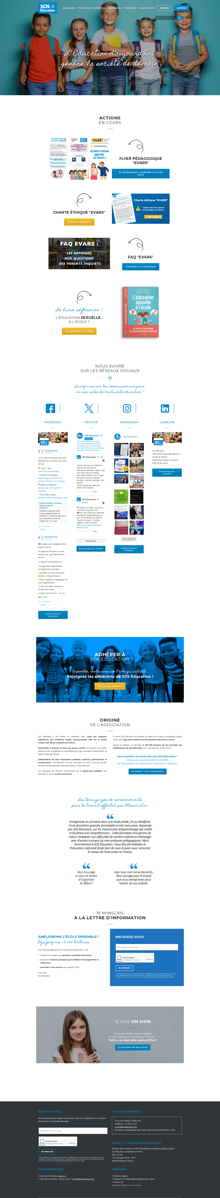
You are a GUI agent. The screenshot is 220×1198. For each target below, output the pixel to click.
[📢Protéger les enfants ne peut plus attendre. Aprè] (137, 465)
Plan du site (118, 1182)
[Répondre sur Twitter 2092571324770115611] (78, 531)
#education (97, 525)
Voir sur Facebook (44, 526)
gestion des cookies (146, 1179)
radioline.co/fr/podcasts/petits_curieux (53, 497)
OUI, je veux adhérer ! (110, 686)
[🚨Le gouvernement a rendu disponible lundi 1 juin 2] (121, 450)
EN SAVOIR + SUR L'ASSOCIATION (147, 771)
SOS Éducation (51, 450)
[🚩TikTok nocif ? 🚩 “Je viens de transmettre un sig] (137, 497)
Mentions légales (121, 1176)
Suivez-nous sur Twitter (91, 549)
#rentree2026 (82, 527)
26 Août (85, 503)
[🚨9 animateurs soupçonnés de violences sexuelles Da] (137, 512)
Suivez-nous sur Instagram (129, 549)
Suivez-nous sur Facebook (53, 615)
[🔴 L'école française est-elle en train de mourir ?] (137, 450)
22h (101, 457)
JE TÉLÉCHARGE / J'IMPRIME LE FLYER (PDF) (141, 173)
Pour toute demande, (53, 1176)
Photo (44, 597)
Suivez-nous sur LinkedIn (167, 472)
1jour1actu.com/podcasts (48, 471)
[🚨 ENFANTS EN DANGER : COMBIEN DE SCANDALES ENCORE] (121, 465)
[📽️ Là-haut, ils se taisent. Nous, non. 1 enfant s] (121, 481)
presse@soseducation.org (83, 1179)
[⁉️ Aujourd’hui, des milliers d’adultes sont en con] (137, 481)
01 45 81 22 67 (131, 1124)
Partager (43, 529)
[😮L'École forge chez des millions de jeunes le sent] (121, 512)
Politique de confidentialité (124, 1179)
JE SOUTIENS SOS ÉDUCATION (133, 1047)
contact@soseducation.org (126, 1127)
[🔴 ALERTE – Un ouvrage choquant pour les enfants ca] (121, 528)
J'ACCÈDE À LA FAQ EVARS (141, 267)
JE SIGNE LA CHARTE (79, 222)
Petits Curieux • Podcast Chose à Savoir (50, 504)
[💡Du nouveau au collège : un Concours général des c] (121, 497)
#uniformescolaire (84, 525)
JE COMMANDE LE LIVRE (79, 331)
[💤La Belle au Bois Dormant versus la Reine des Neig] (137, 528)
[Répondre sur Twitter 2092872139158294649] (78, 492)
